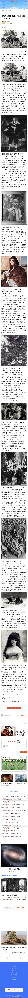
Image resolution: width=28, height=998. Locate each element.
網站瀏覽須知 (15, 996)
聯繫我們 (14, 970)
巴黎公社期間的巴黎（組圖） (10, 895)
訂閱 (4, 7)
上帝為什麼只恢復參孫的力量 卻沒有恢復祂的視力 (21, 733)
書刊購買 (14, 979)
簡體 (26, 4)
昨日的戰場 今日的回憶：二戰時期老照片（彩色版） (13, 948)
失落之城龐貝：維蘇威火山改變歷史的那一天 (7, 784)
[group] (15, 5)
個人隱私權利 (20, 995)
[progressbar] (20, 4)
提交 (22, 715)
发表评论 (14, 708)
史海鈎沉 (5, 13)
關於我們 (14, 968)
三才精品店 (14, 974)
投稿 (4, 4)
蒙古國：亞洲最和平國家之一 (21, 784)
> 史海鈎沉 (19, 727)
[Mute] (18, 4)
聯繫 (4, 6)
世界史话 (9, 13)
